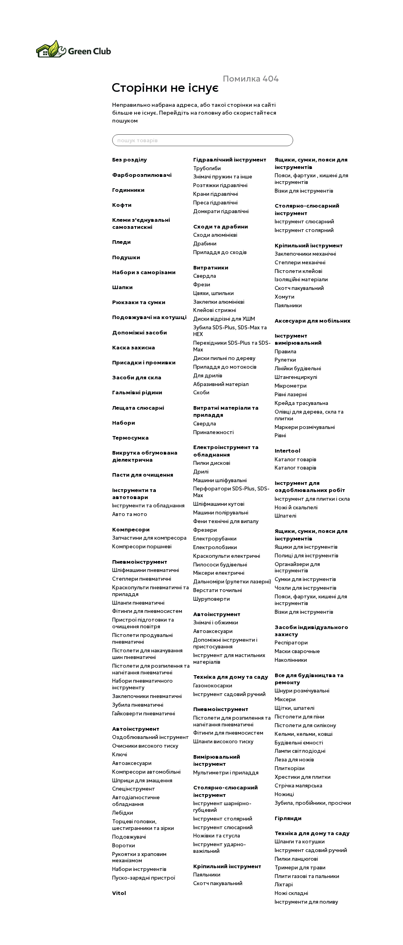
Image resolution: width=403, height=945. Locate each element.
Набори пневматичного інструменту (142, 684)
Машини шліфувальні (220, 480)
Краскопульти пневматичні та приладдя (150, 591)
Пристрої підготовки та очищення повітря (143, 623)
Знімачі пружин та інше (222, 176)
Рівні (280, 435)
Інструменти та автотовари (134, 493)
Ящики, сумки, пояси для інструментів (311, 163)
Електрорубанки (215, 538)
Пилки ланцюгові (296, 859)
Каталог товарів (295, 459)
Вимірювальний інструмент (216, 760)
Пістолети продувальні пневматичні (142, 638)
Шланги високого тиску (223, 741)
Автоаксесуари (132, 763)
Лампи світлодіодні (300, 751)
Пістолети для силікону (305, 725)
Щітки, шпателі (294, 708)
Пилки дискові (211, 463)
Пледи (121, 241)
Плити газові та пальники (307, 876)
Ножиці (284, 794)
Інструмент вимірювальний (298, 339)
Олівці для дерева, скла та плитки (309, 415)
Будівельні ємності (299, 742)
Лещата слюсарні (138, 407)
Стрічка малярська (298, 785)
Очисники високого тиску (145, 746)
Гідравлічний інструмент (229, 159)
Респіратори (291, 642)
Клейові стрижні (214, 310)
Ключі (119, 754)
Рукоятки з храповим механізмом (139, 857)
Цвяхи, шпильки (213, 293)
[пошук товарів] (287, 140)
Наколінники (291, 660)
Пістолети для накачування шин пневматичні (147, 654)
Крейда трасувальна (301, 403)
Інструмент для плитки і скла (312, 499)
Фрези (201, 284)
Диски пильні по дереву (224, 358)
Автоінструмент (135, 728)
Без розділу (129, 159)
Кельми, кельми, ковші (304, 734)
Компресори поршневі (142, 546)
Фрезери (205, 530)
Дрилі (201, 471)
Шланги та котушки (300, 841)
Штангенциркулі (296, 377)
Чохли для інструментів (305, 588)
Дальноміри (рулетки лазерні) (232, 581)
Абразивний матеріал (221, 384)
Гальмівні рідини (137, 392)
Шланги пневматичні (138, 603)
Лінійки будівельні (298, 368)
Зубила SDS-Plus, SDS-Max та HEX (230, 331)
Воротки (123, 845)
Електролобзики (215, 547)
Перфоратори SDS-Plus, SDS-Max (231, 492)
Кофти (121, 204)
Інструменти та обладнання (148, 505)
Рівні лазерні (291, 394)
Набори (123, 422)
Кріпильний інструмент (227, 866)
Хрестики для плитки (303, 777)
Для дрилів (207, 375)
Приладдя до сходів (220, 252)
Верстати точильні (217, 590)
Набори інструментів (139, 869)
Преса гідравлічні (215, 202)
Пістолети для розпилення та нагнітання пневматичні (151, 669)
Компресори (131, 529)
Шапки (122, 287)
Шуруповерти (211, 599)
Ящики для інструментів (306, 547)
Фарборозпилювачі (142, 174)
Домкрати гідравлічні (221, 211)
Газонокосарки (212, 685)
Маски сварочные (297, 651)
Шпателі (285, 515)
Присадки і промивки (144, 362)
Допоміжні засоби (139, 332)
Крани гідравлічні (215, 194)
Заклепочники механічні (305, 254)
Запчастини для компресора (149, 538)
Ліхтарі (284, 884)
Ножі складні (291, 893)
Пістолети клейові (298, 271)
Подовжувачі (129, 837)
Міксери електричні (218, 573)
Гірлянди (288, 818)
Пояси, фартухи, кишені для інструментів (311, 600)
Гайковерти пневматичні (143, 713)
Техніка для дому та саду (230, 676)
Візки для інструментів (304, 191)
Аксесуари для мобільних (313, 320)
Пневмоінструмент (139, 561)
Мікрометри (291, 385)
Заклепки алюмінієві (218, 302)
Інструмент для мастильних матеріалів (229, 658)
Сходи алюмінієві (215, 235)
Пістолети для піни (299, 716)
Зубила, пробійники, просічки (313, 803)
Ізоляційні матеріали (301, 279)
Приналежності (213, 432)
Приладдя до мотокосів (225, 367)
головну (209, 112)
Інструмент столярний (222, 818)
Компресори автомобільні (146, 772)
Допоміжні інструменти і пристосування (225, 643)
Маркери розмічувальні (305, 427)
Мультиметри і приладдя (226, 772)
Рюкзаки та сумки (138, 302)
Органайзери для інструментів (297, 567)
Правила (285, 351)
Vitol (119, 893)
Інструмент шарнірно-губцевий (222, 806)
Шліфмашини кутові (218, 504)
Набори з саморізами (144, 272)
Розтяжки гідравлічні (220, 185)
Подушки (126, 257)
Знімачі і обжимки (215, 622)
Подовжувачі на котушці (149, 317)
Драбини (204, 243)
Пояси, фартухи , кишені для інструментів (311, 179)
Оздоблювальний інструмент (150, 737)
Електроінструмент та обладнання (226, 451)
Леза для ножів (294, 759)
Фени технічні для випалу (226, 521)
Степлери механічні (300, 262)
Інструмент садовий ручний (229, 694)
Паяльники (206, 874)
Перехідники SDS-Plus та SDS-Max (232, 346)
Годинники (128, 189)
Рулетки (285, 359)
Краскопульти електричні (226, 556)
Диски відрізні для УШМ (224, 319)
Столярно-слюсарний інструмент (225, 791)
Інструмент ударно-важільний (219, 847)
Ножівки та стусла (216, 835)
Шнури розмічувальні (302, 690)
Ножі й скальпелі (296, 507)
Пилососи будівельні (220, 564)
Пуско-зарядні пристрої (143, 877)
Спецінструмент (133, 788)
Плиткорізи (290, 768)
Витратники (210, 267)
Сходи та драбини (220, 226)
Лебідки (122, 812)
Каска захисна (133, 347)
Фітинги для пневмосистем (147, 611)
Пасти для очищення (142, 474)
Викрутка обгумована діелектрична (144, 456)
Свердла (204, 276)
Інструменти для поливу (306, 902)
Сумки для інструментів (305, 579)
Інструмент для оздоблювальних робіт (310, 486)
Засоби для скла (136, 377)
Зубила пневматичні (137, 705)
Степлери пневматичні (141, 579)
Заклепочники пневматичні (147, 696)
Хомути (284, 296)
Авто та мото (129, 514)
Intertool (287, 450)
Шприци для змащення (142, 780)
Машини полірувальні (220, 512)
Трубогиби (207, 168)
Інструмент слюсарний (223, 827)
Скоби (201, 392)
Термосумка (130, 437)
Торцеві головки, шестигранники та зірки (143, 825)
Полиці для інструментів (306, 555)
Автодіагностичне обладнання (136, 801)
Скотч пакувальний (217, 883)
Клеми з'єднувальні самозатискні (141, 223)
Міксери (285, 699)
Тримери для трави (300, 867)
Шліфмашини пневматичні (145, 570)
